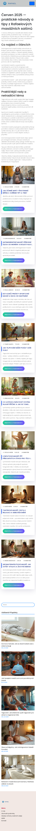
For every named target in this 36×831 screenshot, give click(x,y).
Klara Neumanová (10, 238)
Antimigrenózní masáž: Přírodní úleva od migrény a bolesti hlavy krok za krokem (17, 243)
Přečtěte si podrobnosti (14, 209)
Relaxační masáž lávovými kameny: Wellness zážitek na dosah (17, 783)
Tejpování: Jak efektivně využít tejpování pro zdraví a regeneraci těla (17, 714)
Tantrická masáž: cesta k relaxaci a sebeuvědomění (14, 511)
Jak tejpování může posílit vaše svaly (17, 349)
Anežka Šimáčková (10, 560)
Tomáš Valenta (9, 344)
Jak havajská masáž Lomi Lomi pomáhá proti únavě (17, 679)
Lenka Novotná (9, 398)
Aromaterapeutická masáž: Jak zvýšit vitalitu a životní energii (17, 565)
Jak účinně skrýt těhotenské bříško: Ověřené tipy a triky (15, 191)
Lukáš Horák (8, 506)
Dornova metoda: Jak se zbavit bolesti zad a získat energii (17, 645)
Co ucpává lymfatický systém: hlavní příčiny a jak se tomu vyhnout (16, 403)
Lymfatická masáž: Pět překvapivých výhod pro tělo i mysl (16, 457)
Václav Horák (9, 187)
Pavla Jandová (9, 290)
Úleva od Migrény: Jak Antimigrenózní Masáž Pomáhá (17, 748)
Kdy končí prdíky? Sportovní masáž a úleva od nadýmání (16, 295)
